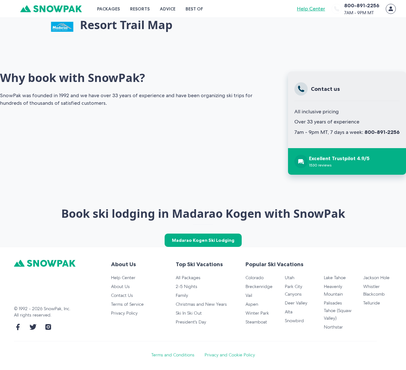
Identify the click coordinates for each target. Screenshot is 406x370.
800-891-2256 (382, 132)
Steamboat (256, 322)
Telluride (371, 303)
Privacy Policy (124, 313)
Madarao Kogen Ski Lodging (203, 240)
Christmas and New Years (201, 304)
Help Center (311, 8)
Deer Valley (296, 303)
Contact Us (122, 295)
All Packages (188, 277)
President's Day (191, 322)
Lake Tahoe (335, 277)
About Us (120, 286)
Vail (249, 295)
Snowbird (294, 320)
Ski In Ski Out (189, 313)
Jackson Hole (376, 277)
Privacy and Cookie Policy (230, 355)
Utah (289, 277)
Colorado (255, 277)
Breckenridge (259, 286)
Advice (167, 9)
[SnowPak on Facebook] (18, 327)
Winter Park (257, 313)
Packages (108, 9)
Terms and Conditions (172, 355)
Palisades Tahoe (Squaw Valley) (337, 310)
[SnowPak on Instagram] (48, 327)
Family (182, 295)
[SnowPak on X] (33, 327)
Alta (288, 312)
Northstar (333, 327)
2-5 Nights (186, 286)
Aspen (252, 304)
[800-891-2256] (336, 9)
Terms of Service (127, 304)
